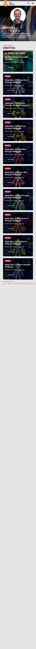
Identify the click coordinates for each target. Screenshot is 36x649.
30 (11, 283)
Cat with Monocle (8, 3)
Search (28, 3)
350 (27, 283)
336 (14, 283)
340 (24, 283)
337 (17, 283)
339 (21, 283)
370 (32, 283)
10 (8, 283)
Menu (33, 3)
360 (29, 283)
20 (10, 283)
